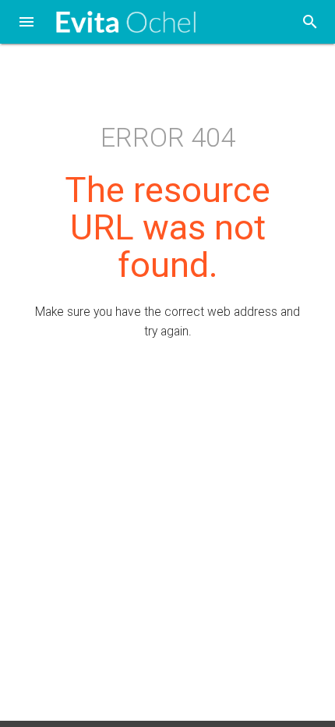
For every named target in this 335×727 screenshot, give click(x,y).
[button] (26, 23)
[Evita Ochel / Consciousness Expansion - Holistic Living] (126, 22)
